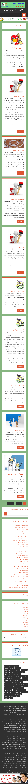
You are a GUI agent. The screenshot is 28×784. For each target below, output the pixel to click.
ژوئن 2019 (25, 618)
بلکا (14, 670)
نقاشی (10, 682)
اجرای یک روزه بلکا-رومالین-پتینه (17, 208)
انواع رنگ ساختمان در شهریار (16, 257)
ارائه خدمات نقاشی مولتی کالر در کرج (18, 346)
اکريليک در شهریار (15, 57)
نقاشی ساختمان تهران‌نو (23, 555)
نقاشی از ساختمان (15, 682)
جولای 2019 (25, 616)
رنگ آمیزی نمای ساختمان (8, 676)
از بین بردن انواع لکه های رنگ (11, 53)
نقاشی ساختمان (13, 684)
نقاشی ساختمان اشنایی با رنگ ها (21, 583)
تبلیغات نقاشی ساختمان (23, 564)
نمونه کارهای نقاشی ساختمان (16, 694)
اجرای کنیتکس (18, 337)
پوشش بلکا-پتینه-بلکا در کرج (19, 112)
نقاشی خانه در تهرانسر (18, 330)
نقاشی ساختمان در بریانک (22, 544)
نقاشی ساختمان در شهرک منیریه (21, 534)
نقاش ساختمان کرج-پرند (18, 150)
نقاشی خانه (20, 682)
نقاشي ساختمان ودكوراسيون (15, 393)
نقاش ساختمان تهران (23, 570)
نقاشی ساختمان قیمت (7, 688)
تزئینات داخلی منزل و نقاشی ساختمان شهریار (16, 116)
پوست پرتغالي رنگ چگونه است (10, 111)
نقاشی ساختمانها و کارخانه (8, 690)
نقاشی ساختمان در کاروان (22, 549)
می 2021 (26, 611)
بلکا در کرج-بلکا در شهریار (17, 105)
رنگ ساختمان (15, 676)
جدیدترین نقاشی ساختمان (22, 557)
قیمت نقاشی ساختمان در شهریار (9, 680)
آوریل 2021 (25, 613)
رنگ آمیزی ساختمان (17, 674)
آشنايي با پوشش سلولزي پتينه (11, 154)
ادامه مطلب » (20, 70)
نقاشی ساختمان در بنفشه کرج (21, 525)
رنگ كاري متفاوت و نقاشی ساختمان (13, 353)
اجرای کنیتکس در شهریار (14, 51)
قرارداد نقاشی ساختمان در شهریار (16, 678)
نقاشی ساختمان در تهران (8, 686)
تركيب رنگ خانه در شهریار (9, 114)
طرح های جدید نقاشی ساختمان (21, 559)
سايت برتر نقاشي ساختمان (18, 48)
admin (13, 50)
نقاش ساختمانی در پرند (23, 531)
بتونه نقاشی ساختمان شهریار (8, 670)
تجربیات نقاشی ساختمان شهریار (9, 672)
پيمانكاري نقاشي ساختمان (10, 112)
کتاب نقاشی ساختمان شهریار (8, 698)
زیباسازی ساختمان (7, 678)
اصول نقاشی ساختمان (23, 572)
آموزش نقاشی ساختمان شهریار (19, 436)
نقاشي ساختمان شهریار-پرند (17, 248)
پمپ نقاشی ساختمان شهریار (8, 696)
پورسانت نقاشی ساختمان (20, 111)
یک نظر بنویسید (15, 58)
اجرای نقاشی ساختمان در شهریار (18, 206)
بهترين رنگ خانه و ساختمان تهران (16, 474)
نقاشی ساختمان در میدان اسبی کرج (20, 540)
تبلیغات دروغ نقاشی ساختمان (19, 114)
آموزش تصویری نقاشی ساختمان (19, 157)
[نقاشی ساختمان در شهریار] (14, 782)
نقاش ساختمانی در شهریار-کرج (16, 291)
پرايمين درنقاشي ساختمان (20, 109)
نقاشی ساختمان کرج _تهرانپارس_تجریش (19, 576)
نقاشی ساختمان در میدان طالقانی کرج (20, 527)
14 (12, 503)
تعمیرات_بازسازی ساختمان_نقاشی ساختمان (18, 587)
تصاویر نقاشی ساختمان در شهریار (10, 118)
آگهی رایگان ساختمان (7, 666)
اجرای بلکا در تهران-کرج (16, 100)
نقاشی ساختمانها (14, 688)
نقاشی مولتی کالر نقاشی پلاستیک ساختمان (19, 690)
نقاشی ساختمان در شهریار (14, 10)
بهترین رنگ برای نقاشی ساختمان (21, 566)
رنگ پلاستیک (20, 676)
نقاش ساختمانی (21, 119)
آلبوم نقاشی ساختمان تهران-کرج (11, 156)
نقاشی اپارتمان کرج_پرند (22, 585)
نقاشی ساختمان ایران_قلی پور (21, 581)
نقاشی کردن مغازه (16, 692)
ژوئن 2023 (25, 609)
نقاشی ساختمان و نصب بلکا (17, 386)
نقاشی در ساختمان (7, 684)
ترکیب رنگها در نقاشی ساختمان (19, 672)
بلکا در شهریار (18, 670)
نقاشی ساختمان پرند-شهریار (17, 199)
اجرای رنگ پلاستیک (17, 333)
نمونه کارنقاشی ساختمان (7, 694)
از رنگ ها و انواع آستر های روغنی (15, 102)
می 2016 (26, 626)
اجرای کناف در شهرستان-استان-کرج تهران (12, 205)
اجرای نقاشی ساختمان (15, 666)
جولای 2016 (25, 622)
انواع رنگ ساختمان (18, 668)
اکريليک (20, 57)
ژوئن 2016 (25, 624)
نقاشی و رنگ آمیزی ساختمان (8, 692)
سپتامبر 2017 (25, 620)
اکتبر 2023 (25, 607)
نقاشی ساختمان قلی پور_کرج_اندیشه (20, 574)
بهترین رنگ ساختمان (19, 430)
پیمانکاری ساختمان (16, 696)
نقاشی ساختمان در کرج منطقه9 (21, 538)
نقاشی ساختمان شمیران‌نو (22, 551)
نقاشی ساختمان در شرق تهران (21, 553)
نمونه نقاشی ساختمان (23, 561)
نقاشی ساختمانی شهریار (23, 542)
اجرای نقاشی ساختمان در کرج (10, 389)
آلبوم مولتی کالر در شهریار (9, 295)
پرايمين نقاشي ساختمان (11, 109)
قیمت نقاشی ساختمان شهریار (19, 680)
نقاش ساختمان (6, 682)
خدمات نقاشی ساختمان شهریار (8, 674)
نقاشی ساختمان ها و (21, 688)
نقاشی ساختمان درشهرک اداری (21, 536)
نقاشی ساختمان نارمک (23, 546)
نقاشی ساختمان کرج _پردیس (22, 579)
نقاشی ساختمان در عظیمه (22, 529)
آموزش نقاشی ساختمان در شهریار (10, 434)
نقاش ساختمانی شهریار (18, 96)
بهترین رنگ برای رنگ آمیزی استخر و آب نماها (13, 107)
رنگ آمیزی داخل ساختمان (22, 568)
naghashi (18, 154)
